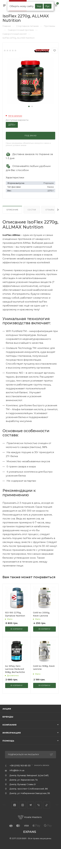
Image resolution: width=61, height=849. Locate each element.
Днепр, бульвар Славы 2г (23, 784)
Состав (32, 210)
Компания (9, 724)
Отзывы (49, 210)
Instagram (22, 805)
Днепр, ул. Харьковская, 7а (24, 779)
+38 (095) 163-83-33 (20, 766)
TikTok (46, 805)
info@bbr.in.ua (17, 770)
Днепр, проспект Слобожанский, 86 (29, 788)
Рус (47, 6)
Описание (12, 210)
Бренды (8, 716)
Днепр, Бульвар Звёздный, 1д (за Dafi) (29, 775)
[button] (28, 106)
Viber (38, 805)
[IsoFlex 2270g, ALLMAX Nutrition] (30, 80)
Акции (7, 708)
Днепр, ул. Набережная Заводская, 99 (30, 793)
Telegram (30, 805)
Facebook (14, 805)
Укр (39, 6)
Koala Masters (33, 817)
